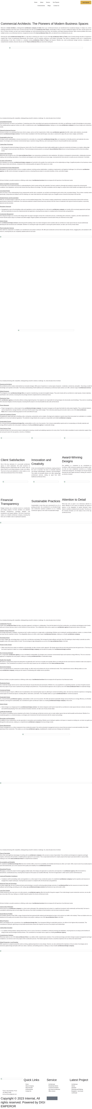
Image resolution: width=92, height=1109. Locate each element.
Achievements (41, 5)
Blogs (49, 5)
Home (35, 2)
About (41, 2)
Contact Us (56, 5)
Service (48, 2)
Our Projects (56, 2)
